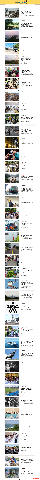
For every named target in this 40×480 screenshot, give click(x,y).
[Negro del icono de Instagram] (26, 2)
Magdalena (22, 45)
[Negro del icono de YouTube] (26, 0)
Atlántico (21, 10)
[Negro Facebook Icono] (26, 3)
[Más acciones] (33, 20)
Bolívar (21, 269)
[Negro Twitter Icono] (26, 1)
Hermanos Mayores (22, 175)
